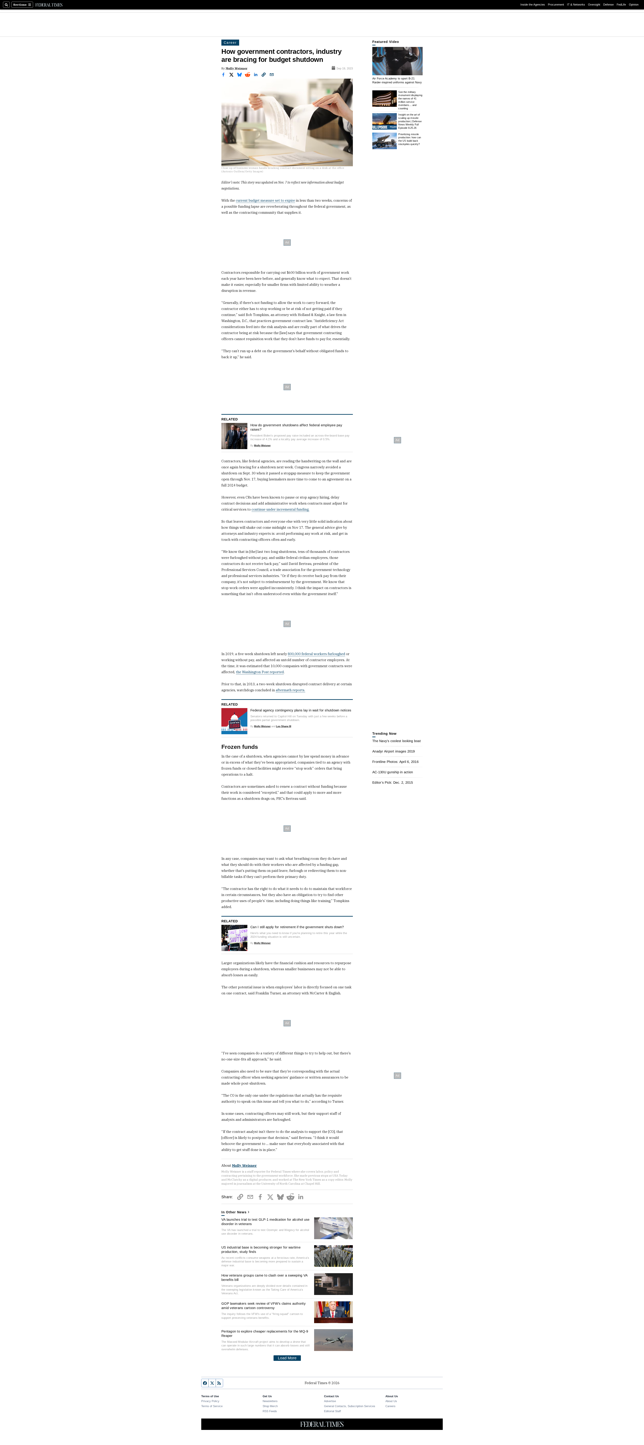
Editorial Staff (332, 1411)
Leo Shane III (283, 726)
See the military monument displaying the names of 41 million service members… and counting (410, 100)
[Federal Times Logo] (49, 5)
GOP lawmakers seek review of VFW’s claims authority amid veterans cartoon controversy (263, 1306)
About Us (391, 1401)
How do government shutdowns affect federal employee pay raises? (296, 427)
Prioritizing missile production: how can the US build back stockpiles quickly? (409, 139)
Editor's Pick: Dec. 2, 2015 (392, 782)
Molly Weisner (236, 68)
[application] (397, 61)
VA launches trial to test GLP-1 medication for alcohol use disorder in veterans (265, 1222)
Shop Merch (270, 1406)
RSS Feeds (270, 1411)
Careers (390, 1406)
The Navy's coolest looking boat (396, 741)
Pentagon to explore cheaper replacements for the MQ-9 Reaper (264, 1334)
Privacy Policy (210, 1401)
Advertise (330, 1401)
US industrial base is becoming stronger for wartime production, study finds (261, 1250)
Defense (608, 4)
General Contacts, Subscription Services (349, 1406)
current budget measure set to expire (265, 200)
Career (230, 42)
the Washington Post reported (260, 672)
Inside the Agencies (532, 4)
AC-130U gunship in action (392, 772)
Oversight (594, 4)
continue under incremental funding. (280, 509)
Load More (287, 1358)
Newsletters (270, 1401)
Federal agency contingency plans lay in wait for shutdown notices (300, 710)
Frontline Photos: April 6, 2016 (395, 762)
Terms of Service (212, 1406)
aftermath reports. (290, 690)
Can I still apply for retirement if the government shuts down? (297, 927)
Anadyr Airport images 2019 (393, 751)
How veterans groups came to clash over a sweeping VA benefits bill (264, 1278)
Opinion (633, 4)
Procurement (556, 4)
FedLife (621, 4)
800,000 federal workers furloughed (316, 654)
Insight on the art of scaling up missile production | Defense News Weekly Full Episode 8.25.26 (410, 121)
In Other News (234, 1212)
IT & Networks (576, 4)
